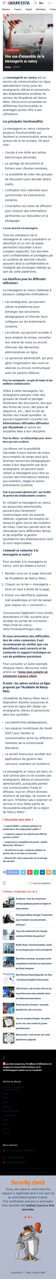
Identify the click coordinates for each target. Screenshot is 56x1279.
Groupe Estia (18, 3)
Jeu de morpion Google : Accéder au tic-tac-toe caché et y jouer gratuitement (33, 1023)
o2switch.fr (17, 1272)
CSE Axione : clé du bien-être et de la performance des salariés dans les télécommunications (34, 993)
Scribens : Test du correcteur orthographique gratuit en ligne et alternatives (33, 903)
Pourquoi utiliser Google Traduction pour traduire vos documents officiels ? (34, 920)
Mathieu (8, 67)
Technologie (12, 50)
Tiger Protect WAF (35, 1272)
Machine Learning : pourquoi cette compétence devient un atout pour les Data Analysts (34, 963)
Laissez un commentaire (41, 883)
